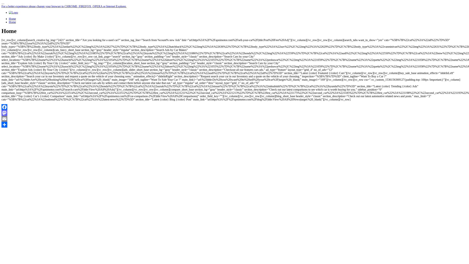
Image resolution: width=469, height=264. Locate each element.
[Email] (234, 119)
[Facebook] (234, 107)
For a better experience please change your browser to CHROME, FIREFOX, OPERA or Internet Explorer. (63, 6)
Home (12, 18)
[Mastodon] (234, 113)
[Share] (234, 125)
